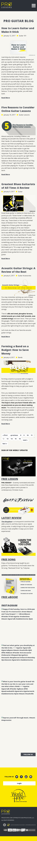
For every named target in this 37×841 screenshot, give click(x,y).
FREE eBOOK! (9, 597)
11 (32, 435)
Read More (5, 98)
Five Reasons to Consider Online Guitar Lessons (17, 109)
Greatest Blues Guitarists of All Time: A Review (18, 185)
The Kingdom (6, 522)
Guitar (20, 192)
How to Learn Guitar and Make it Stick (17, 30)
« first (5, 435)
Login (19, 783)
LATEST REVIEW (11, 518)
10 (27, 435)
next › (25, 440)
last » (5, 444)
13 (7, 439)
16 (20, 439)
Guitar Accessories (24, 276)
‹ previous (14, 435)
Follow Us (28, 754)
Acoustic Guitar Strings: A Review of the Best (18, 270)
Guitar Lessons (24, 115)
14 (11, 439)
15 (16, 439)
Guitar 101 (22, 36)
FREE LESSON (9, 479)
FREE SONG (8, 559)
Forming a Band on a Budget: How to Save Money (15, 349)
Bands (20, 357)
